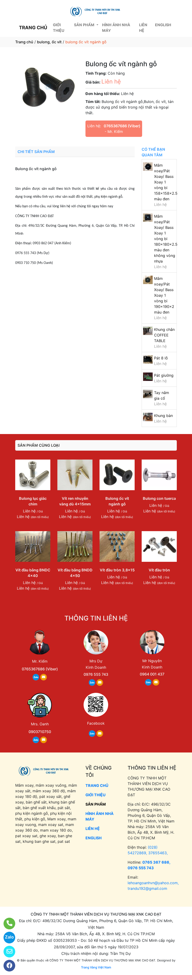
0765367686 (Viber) (122, 126)
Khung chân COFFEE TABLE (164, 335)
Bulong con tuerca (159, 498)
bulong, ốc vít (49, 42)
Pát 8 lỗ (161, 358)
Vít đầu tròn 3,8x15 (117, 570)
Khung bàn (163, 415)
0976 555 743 (96, 674)
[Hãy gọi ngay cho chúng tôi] (6, 923)
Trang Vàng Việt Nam (96, 967)
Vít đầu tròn (159, 570)
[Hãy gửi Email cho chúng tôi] (6, 951)
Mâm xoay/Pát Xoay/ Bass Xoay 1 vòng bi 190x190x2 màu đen (164, 295)
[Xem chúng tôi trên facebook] (6, 965)
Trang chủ (24, 42)
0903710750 (40, 731)
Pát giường (164, 375)
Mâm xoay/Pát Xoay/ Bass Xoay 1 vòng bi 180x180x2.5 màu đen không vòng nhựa (165, 238)
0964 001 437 (152, 674)
